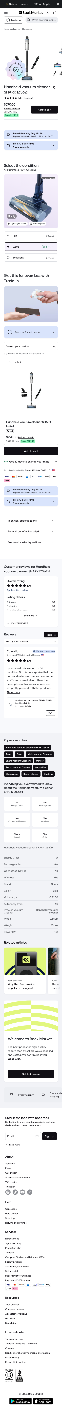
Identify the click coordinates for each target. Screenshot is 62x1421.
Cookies (9, 1348)
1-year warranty (13, 1243)
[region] (31, 971)
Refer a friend (12, 1238)
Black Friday (11, 1323)
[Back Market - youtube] (22, 1192)
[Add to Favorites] (54, 87)
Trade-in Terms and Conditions (21, 1343)
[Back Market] (31, 12)
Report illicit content (15, 1362)
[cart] (54, 12)
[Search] (28, 20)
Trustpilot (10, 1186)
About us (10, 1163)
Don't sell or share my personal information (27, 1352)
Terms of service (14, 1338)
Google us (14, 1058)
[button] (15, 69)
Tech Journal (12, 1304)
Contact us (11, 1208)
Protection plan (13, 1247)
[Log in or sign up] (47, 12)
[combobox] (31, 346)
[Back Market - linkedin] (29, 1192)
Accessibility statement (17, 1177)
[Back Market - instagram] (8, 1192)
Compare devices (14, 1309)
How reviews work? (19, 623)
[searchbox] (44, 20)
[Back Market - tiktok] (15, 1192)
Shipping (10, 1218)
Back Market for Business (18, 1275)
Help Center (11, 1213)
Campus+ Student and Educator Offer (25, 1257)
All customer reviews (16, 1313)
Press (8, 1168)
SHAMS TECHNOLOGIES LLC (37, 470)
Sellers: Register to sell (17, 1266)
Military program (13, 1261)
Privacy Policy (12, 1357)
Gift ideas (10, 1318)
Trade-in (9, 1252)
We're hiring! (11, 1182)
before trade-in (12, 108)
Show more (13, 692)
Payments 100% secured (18, 1280)
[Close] (58, 4)
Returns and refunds (16, 1222)
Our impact (11, 1172)
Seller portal (11, 1271)
